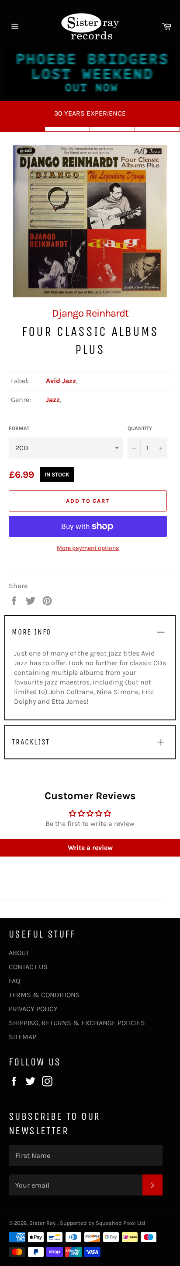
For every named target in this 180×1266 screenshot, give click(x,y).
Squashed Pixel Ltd (120, 1223)
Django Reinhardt (90, 313)
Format (19, 428)
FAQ (14, 981)
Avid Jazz (61, 381)
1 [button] (22, 129)
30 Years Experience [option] (90, 113)
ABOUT (19, 953)
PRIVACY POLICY (33, 1009)
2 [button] (67, 129)
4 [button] (157, 129)
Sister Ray (42, 1223)
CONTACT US (28, 967)
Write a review (90, 847)
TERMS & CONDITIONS (44, 995)
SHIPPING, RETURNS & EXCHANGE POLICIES (77, 1023)
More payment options (88, 548)
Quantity (140, 428)
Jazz (53, 399)
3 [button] (112, 129)
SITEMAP (22, 1037)
